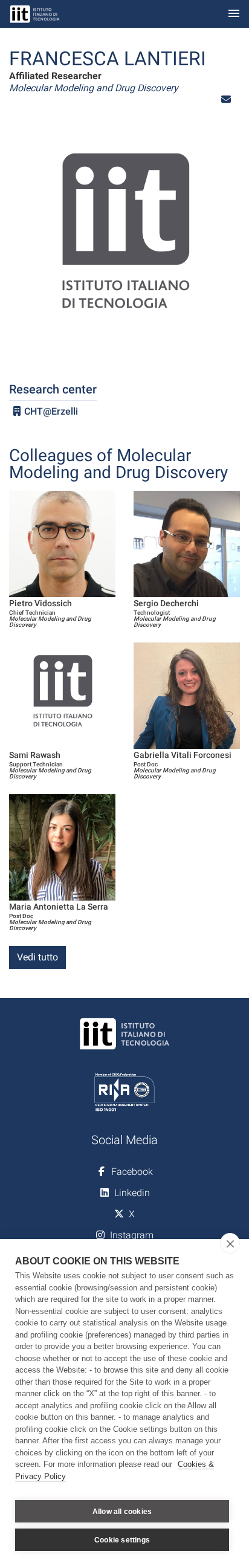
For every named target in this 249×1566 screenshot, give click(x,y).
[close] (230, 1243)
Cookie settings (122, 1540)
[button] (226, 99)
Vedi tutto (37, 957)
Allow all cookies (122, 1511)
